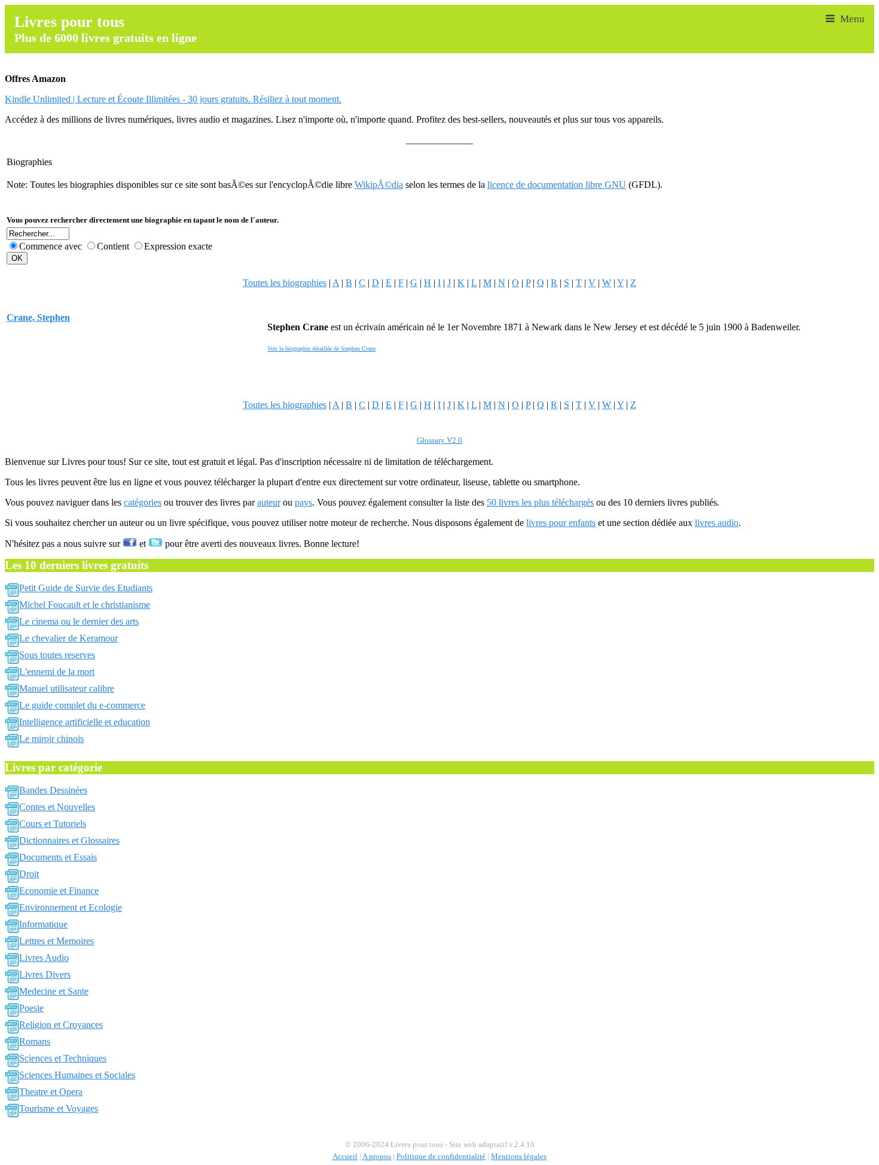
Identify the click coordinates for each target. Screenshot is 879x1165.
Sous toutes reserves (57, 655)
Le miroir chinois (51, 739)
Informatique (43, 924)
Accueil (345, 1156)
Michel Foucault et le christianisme (84, 605)
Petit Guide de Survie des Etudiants (85, 588)
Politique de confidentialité (441, 1156)
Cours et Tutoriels (52, 824)
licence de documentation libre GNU (556, 185)
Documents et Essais (58, 857)
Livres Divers (45, 974)
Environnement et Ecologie (70, 907)
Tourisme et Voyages (58, 1108)
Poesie (31, 1008)
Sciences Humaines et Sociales (77, 1075)
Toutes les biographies (284, 283)
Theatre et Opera (51, 1092)
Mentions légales (519, 1156)
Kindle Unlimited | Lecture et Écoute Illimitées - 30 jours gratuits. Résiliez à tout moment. (173, 99)
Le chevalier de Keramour (68, 638)
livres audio (716, 523)
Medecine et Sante (53, 991)
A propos (376, 1156)
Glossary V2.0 (439, 440)
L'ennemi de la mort (56, 672)
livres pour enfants (561, 523)
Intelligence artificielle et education (84, 722)
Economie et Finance (59, 891)
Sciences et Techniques (62, 1058)
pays (303, 502)
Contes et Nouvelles (57, 807)
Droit (29, 874)
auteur (268, 502)
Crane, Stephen (38, 317)
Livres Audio (44, 958)
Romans (34, 1041)
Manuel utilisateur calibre (66, 688)
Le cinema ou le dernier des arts (79, 621)
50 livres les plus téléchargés (540, 502)
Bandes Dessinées (53, 790)
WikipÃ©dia (379, 185)
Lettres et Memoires (56, 941)
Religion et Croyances (61, 1025)
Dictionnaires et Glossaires (69, 840)
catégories (142, 502)
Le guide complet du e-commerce (82, 705)
